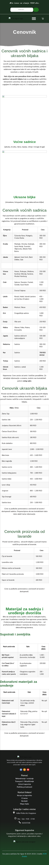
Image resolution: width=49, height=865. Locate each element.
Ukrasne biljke (25, 197)
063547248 (26, 823)
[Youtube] (28, 769)
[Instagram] (24, 769)
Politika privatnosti (24, 787)
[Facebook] (21, 769)
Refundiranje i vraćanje (24, 778)
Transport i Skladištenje (24, 781)
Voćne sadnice (24, 142)
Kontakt (24, 801)
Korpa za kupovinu (24, 795)
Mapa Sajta (24, 804)
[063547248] (20, 822)
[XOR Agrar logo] (16, 18)
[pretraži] (36, 10)
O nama (24, 798)
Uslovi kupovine (24, 784)
